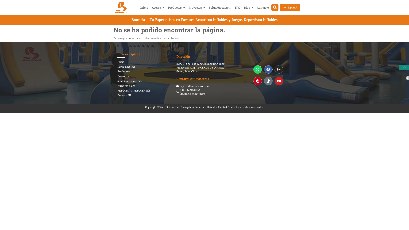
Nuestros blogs (126, 85)
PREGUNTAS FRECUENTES (133, 90)
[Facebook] (268, 69)
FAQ (237, 7)
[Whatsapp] (257, 69)
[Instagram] (279, 69)
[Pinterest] (257, 81)
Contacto (263, 7)
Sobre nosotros (126, 66)
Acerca (156, 7)
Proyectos (195, 7)
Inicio (144, 7)
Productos (175, 7)
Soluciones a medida (129, 81)
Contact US (124, 95)
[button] (274, 7)
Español (292, 7)
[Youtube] (279, 81)
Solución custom (220, 7)
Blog (247, 7)
